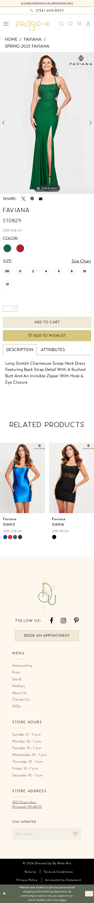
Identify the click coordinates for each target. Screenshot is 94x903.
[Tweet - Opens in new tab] (23, 199)
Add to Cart (47, 322)
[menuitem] (6, 23)
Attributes (53, 349)
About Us (19, 693)
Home (11, 39)
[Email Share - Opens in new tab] (40, 199)
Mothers (18, 686)
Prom (16, 672)
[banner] (33, 25)
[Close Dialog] (4, 893)
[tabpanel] (47, 123)
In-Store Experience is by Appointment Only (47, 3)
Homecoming (22, 665)
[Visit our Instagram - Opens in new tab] (63, 621)
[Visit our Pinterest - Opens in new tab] (76, 621)
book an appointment (47, 635)
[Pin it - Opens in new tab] (32, 199)
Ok (89, 894)
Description (19, 349)
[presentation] (49, 478)
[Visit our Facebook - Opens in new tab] (51, 621)
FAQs (16, 706)
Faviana (33, 39)
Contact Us (21, 699)
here (63, 900)
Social (16, 679)
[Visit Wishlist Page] (70, 24)
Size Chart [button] (81, 261)
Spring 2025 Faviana (27, 46)
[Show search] (61, 24)
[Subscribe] (76, 834)
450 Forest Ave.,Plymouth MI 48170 (27, 804)
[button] (6, 23)
